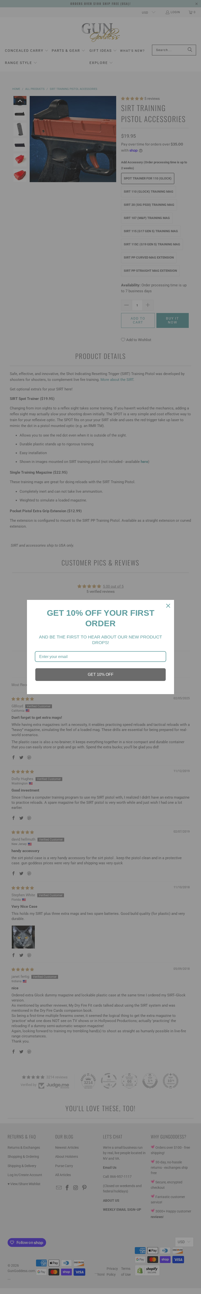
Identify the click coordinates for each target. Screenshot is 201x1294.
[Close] (168, 606)
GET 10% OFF (100, 674)
